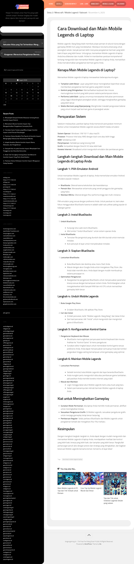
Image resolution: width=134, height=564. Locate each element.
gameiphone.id (7, 336)
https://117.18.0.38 (9, 199)
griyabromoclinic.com (9, 304)
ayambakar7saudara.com (11, 231)
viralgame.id (7, 555)
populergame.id (8, 559)
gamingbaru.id (7, 500)
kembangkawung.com (10, 266)
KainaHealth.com (8, 287)
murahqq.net (7, 192)
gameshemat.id (8, 460)
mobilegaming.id (8, 388)
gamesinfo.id (7, 345)
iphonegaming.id (8, 385)
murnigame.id (7, 479)
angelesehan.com (8, 250)
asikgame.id (7, 489)
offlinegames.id (8, 343)
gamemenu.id (7, 475)
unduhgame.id (7, 557)
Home (51, 4)
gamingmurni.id (8, 413)
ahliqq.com (6, 182)
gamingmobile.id (8, 369)
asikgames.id (7, 468)
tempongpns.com (8, 233)
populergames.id (8, 536)
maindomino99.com (9, 196)
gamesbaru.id (7, 529)
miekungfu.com (8, 257)
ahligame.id (6, 486)
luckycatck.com (8, 245)
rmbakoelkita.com (8, 247)
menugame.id (7, 496)
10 (6, 93)
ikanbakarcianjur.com (9, 271)
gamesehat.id (7, 548)
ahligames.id (7, 463)
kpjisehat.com (7, 273)
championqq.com (8, 206)
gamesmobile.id (8, 350)
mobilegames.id (8, 347)
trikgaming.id (7, 373)
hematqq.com (7, 210)
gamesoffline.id (8, 352)
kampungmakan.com (9, 243)
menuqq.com (7, 215)
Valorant (120, 4)
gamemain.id (7, 470)
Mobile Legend (108, 4)
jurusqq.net (6, 187)
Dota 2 (58, 4)
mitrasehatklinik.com (9, 276)
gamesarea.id (7, 482)
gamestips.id (7, 357)
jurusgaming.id (7, 430)
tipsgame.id (6, 406)
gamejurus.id (7, 472)
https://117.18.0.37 (9, 203)
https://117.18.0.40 (9, 208)
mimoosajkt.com (8, 264)
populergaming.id (8, 517)
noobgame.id (7, 552)
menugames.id (7, 458)
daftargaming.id (8, 512)
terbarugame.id (8, 402)
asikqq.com (6, 177)
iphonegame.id (7, 383)
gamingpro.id (7, 505)
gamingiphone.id (8, 366)
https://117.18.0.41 (9, 194)
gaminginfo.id (7, 409)
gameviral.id (7, 543)
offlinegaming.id (8, 392)
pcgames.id (6, 399)
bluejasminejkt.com (9, 252)
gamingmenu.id (8, 418)
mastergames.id (8, 493)
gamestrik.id (7, 362)
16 (38, 93)
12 (16, 93)
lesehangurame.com (9, 229)
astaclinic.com (7, 295)
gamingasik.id (7, 420)
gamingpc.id (7, 376)
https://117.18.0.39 (9, 185)
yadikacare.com (8, 292)
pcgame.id (6, 397)
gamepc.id (6, 340)
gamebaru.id (7, 538)
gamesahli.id (7, 449)
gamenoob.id (7, 533)
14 (27, 93)
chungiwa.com (7, 269)
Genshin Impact (71, 4)
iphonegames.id (8, 338)
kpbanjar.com (7, 278)
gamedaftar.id (7, 545)
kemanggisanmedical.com (11, 280)
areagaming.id (7, 435)
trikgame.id (6, 329)
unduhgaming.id (8, 507)
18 (11, 96)
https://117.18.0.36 (9, 180)
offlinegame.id (7, 390)
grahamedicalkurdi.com (10, 299)
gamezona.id (7, 477)
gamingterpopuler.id (9, 522)
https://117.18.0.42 (9, 189)
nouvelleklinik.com (9, 285)
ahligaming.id (7, 456)
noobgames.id (7, 540)
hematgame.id (7, 491)
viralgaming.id (7, 519)
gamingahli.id (7, 423)
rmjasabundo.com (8, 262)
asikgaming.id (7, 437)
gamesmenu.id (7, 439)
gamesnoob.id (7, 524)
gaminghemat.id (8, 411)
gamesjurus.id (7, 444)
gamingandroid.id (8, 378)
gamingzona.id (7, 427)
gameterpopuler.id (9, 550)
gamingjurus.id (7, 416)
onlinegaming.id (8, 395)
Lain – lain (84, 4)
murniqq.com (7, 213)
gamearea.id (7, 484)
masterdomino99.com (10, 201)
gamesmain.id (7, 446)
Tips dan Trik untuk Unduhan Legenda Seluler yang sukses (113, 500)
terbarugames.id (8, 404)
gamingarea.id (7, 425)
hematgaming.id (8, 451)
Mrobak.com (7, 254)
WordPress (88, 544)
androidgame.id (8, 326)
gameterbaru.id (8, 359)
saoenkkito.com (8, 238)
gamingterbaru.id (8, 380)
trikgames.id (7, 364)
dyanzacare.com (8, 302)
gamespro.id (7, 526)
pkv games (6, 313)
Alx (100, 544)
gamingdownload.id (9, 498)
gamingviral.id (7, 503)
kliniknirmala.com (8, 283)
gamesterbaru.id (8, 355)
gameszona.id (7, 453)
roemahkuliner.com (9, 236)
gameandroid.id (8, 333)
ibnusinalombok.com (9, 297)
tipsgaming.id (7, 371)
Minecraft (95, 4)
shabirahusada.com (9, 290)
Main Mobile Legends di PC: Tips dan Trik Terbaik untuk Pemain (68, 490)
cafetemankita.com (9, 259)
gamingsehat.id (8, 510)
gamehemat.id (7, 465)
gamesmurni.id (8, 442)
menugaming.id (8, 432)
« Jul (4, 105)
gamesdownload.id (9, 531)
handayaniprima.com (9, 240)
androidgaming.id (8, 331)
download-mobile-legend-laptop (72, 459)
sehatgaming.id (8, 515)
